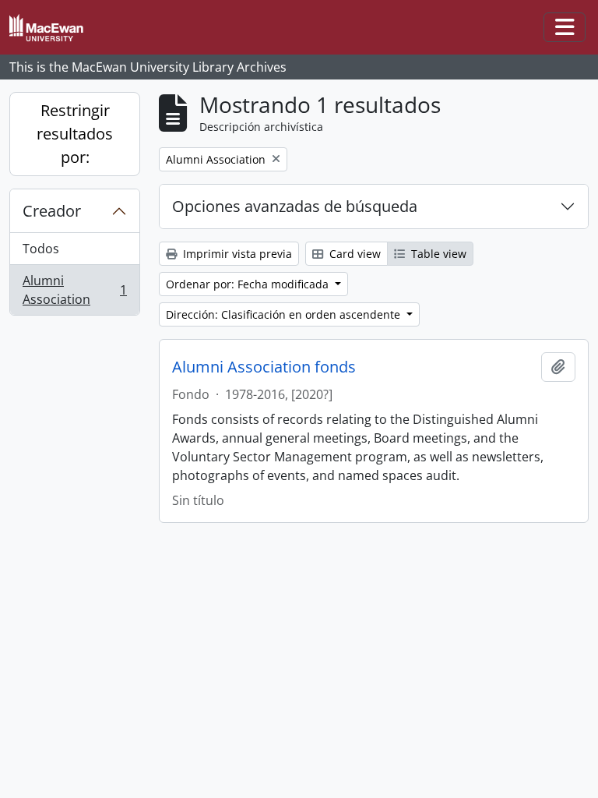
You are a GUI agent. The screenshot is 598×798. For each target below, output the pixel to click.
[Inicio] (52, 28)
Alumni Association (74, 290)
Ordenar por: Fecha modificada (249, 284)
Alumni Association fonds (264, 367)
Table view (437, 253)
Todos (41, 248)
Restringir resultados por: (75, 134)
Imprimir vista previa (236, 253)
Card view (353, 253)
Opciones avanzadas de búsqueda (294, 206)
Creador (52, 210)
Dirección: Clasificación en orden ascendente (284, 314)
